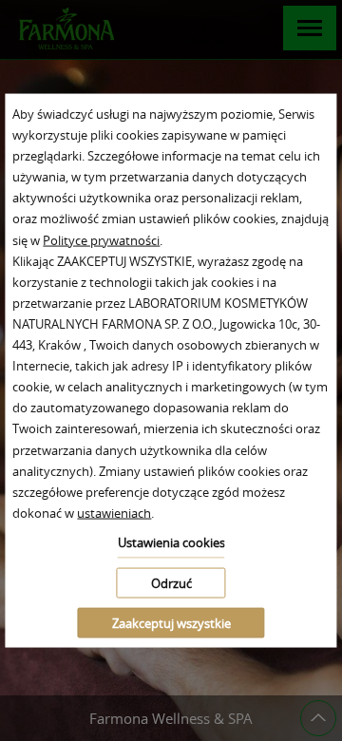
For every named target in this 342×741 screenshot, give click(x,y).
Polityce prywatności (101, 239)
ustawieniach (114, 512)
